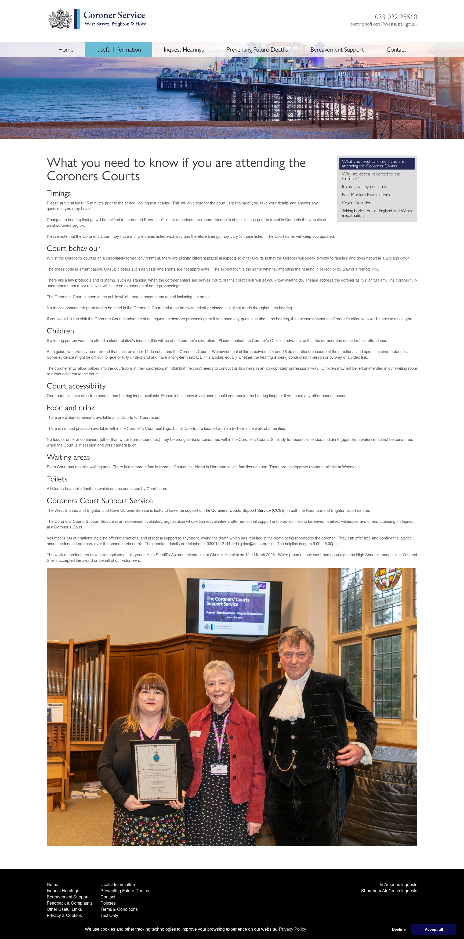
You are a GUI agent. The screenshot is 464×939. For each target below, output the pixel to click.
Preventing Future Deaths (257, 49)
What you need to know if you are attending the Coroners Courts (373, 163)
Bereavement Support (337, 49)
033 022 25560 (396, 17)
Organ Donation (356, 202)
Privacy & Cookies (64, 915)
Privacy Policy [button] (292, 929)
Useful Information (118, 49)
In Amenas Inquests (398, 884)
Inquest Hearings (184, 49)
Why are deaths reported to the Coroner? (371, 176)
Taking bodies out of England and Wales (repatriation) (377, 213)
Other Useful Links (64, 909)
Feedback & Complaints (70, 903)
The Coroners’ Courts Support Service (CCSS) (245, 510)
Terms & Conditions (119, 909)
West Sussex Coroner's (98, 21)
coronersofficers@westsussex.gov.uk (383, 24)
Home (66, 49)
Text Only (109, 915)
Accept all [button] (434, 929)
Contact (396, 49)
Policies (108, 903)
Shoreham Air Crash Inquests (389, 890)
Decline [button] (399, 929)
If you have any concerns (364, 186)
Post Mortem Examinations (366, 194)
